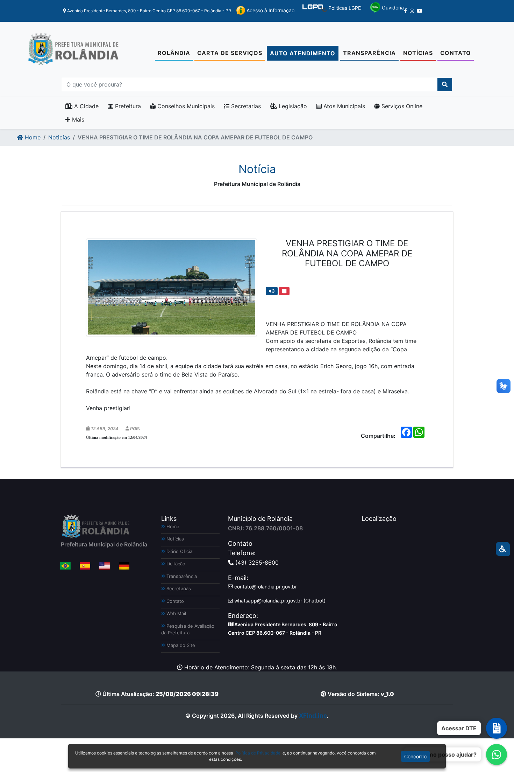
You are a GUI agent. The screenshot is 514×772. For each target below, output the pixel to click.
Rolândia (174, 52)
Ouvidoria (392, 8)
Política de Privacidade (257, 753)
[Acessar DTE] (496, 728)
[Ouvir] (272, 291)
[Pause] (284, 291)
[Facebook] (405, 10)
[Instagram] (412, 10)
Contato (455, 52)
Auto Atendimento (302, 53)
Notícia (257, 169)
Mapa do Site (180, 645)
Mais (77, 119)
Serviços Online (401, 106)
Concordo (415, 756)
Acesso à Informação (269, 10)
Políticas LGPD (344, 8)
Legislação (292, 106)
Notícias (418, 52)
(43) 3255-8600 (256, 562)
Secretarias (245, 106)
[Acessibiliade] (503, 549)
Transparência (369, 52)
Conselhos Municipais (185, 106)
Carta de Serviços (229, 52)
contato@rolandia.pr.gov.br (265, 587)
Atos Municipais (343, 106)
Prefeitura (127, 106)
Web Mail (175, 613)
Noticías (59, 137)
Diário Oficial (179, 551)
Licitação (175, 563)
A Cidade (85, 106)
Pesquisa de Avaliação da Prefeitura (187, 629)
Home (32, 137)
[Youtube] (419, 10)
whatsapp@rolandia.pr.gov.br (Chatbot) (279, 601)
